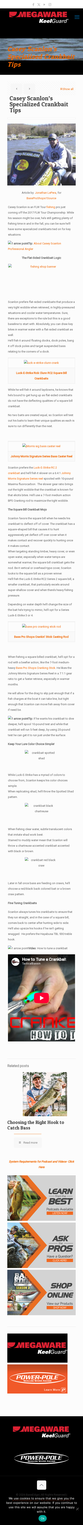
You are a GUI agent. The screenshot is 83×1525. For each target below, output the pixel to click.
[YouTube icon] (44, 5)
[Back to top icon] (41, 1485)
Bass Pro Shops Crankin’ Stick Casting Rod (41, 636)
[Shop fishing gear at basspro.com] (41, 280)
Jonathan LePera (45, 192)
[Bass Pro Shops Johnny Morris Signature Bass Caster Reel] (41, 446)
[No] (77, 1509)
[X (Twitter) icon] (39, 5)
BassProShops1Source (41, 198)
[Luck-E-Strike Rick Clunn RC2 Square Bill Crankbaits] (41, 362)
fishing (50, 207)
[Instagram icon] (50, 5)
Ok (43, 1518)
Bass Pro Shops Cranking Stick (35, 668)
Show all (68, 89)
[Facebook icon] (33, 5)
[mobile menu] (77, 17)
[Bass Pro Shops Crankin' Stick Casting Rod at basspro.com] (41, 626)
